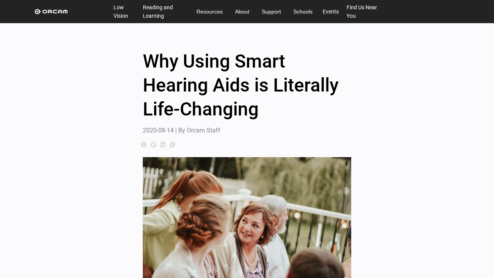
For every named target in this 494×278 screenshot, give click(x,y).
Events (331, 11)
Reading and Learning (158, 11)
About (242, 11)
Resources (209, 11)
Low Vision (120, 11)
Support (271, 11)
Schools (303, 11)
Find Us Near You (362, 11)
